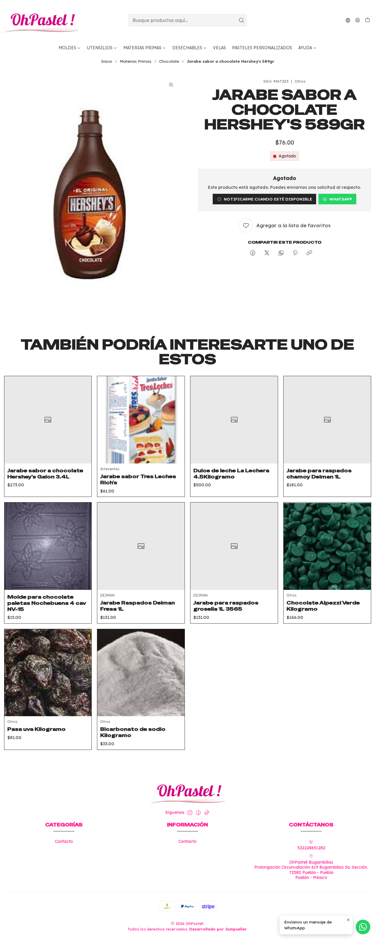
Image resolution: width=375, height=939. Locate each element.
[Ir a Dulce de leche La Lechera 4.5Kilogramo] (234, 419)
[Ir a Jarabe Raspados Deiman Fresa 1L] (141, 546)
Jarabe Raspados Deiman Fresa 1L (137, 606)
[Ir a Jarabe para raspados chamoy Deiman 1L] (327, 419)
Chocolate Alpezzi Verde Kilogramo (323, 606)
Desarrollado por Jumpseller (218, 929)
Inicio (106, 61)
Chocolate (169, 61)
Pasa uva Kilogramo (36, 729)
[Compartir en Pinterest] (295, 253)
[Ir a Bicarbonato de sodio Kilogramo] (141, 672)
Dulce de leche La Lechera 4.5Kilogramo (231, 473)
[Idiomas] (348, 20)
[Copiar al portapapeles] (309, 253)
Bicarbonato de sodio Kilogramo (133, 732)
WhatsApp (340, 198)
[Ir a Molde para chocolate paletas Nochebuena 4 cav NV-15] (48, 546)
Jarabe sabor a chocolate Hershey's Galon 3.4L (45, 473)
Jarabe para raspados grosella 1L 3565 (225, 606)
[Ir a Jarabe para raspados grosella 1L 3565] (234, 546)
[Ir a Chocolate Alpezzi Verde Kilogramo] (327, 546)
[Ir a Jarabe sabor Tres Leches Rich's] (141, 419)
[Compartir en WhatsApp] (281, 253)
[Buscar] (241, 20)
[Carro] (367, 20)
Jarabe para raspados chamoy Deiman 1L (319, 473)
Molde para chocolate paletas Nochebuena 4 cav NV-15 (46, 603)
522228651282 (311, 847)
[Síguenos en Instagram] (190, 813)
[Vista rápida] (82, 427)
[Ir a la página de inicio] (41, 20)
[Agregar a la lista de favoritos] (82, 412)
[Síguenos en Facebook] (198, 813)
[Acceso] (358, 20)
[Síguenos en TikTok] (207, 813)
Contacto (64, 841)
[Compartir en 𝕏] (267, 253)
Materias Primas (135, 61)
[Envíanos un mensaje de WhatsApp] (363, 927)
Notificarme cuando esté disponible (268, 198)
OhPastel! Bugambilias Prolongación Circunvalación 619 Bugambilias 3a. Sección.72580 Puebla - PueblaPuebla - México (311, 870)
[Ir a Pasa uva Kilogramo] (48, 672)
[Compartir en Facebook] (253, 253)
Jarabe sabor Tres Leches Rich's (138, 479)
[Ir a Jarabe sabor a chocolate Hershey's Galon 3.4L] (48, 419)
